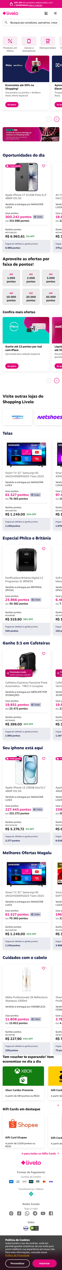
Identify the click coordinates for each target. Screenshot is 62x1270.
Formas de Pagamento (31, 1172)
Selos (31, 1222)
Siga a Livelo (31, 1208)
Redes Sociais (31, 1204)
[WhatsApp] (27, 1214)
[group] (31, 3)
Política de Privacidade (17, 1255)
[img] (34, 1228)
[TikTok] (19, 1214)
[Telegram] (35, 1214)
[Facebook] (51, 1214)
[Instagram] (11, 1214)
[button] (46, 13)
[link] (10, 13)
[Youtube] (43, 1214)
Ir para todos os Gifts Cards (39, 1153)
